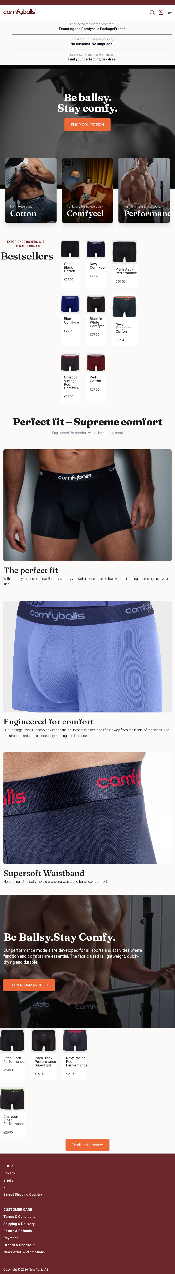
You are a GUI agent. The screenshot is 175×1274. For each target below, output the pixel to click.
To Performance (26, 985)
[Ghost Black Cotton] (70, 249)
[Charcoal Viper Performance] (12, 1099)
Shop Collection (87, 124)
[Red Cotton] (95, 362)
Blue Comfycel (72, 320)
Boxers (9, 1173)
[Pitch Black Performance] (124, 252)
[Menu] (170, 12)
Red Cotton (95, 379)
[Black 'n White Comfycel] (95, 304)
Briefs (8, 1180)
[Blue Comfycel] (70, 304)
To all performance (87, 1145)
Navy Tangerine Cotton (123, 328)
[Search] (152, 12)
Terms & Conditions (19, 1217)
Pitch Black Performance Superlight (45, 1061)
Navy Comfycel (97, 265)
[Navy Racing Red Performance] (75, 1040)
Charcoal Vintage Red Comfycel (72, 382)
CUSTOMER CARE (17, 1210)
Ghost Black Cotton (69, 267)
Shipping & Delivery (19, 1224)
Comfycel (85, 213)
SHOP (8, 1166)
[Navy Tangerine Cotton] (124, 307)
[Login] (169, 2)
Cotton (23, 213)
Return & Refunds (17, 1231)
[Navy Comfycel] (95, 249)
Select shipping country (22, 1194)
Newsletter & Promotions (24, 1252)
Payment (10, 1238)
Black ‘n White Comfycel (97, 322)
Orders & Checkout (19, 1245)
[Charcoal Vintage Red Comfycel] (70, 362)
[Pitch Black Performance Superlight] (43, 1040)
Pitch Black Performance (126, 271)
